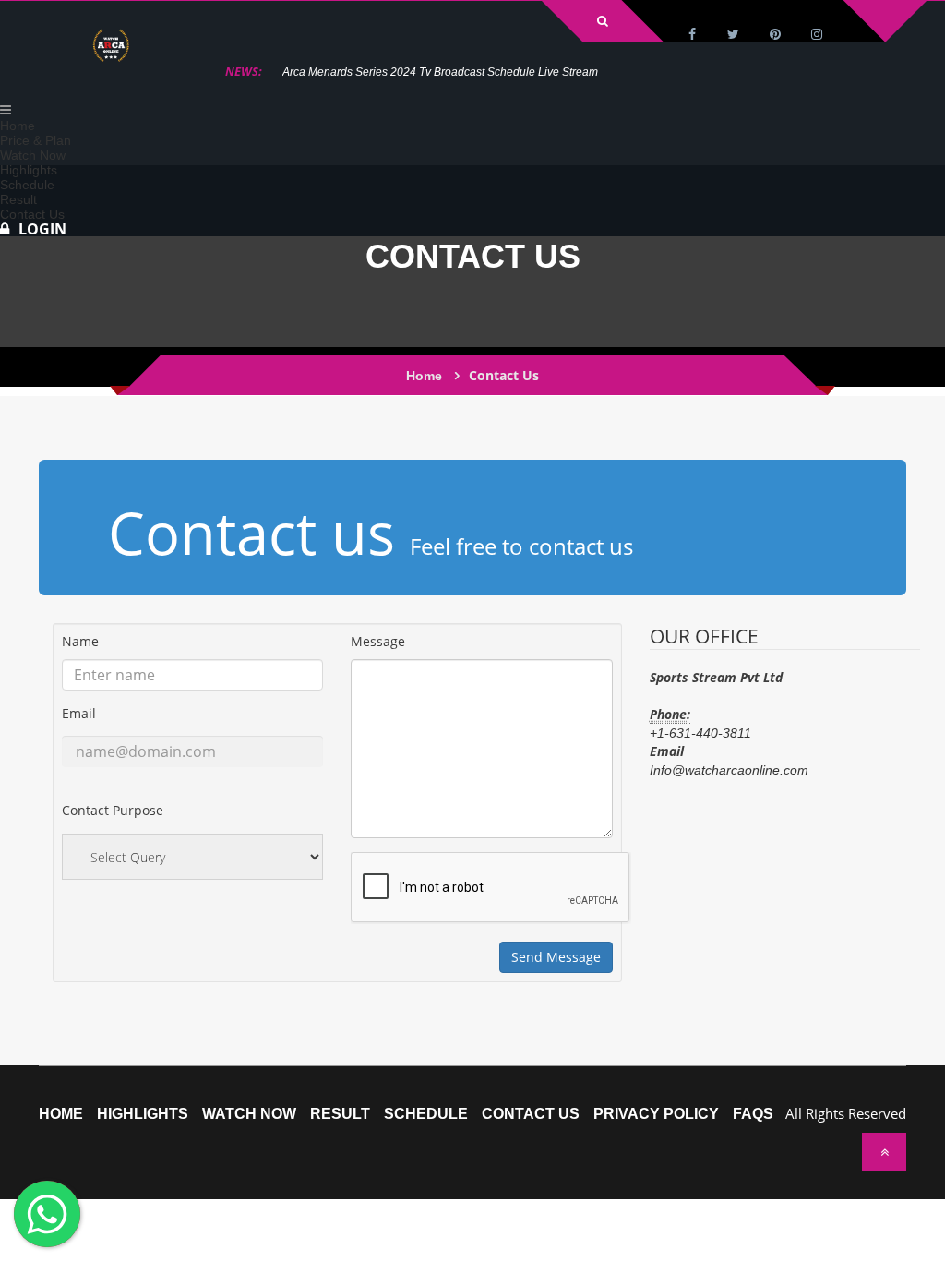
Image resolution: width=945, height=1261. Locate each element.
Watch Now (249, 1114)
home (61, 1114)
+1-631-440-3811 (700, 733)
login (42, 229)
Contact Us (531, 1114)
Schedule (426, 1114)
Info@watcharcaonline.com (729, 770)
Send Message (556, 957)
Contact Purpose (112, 810)
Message (378, 641)
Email (79, 713)
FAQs (753, 1114)
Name (80, 641)
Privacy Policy (656, 1114)
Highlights (142, 1114)
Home (424, 375)
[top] (884, 1152)
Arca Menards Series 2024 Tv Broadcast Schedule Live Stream (440, 72)
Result (340, 1114)
